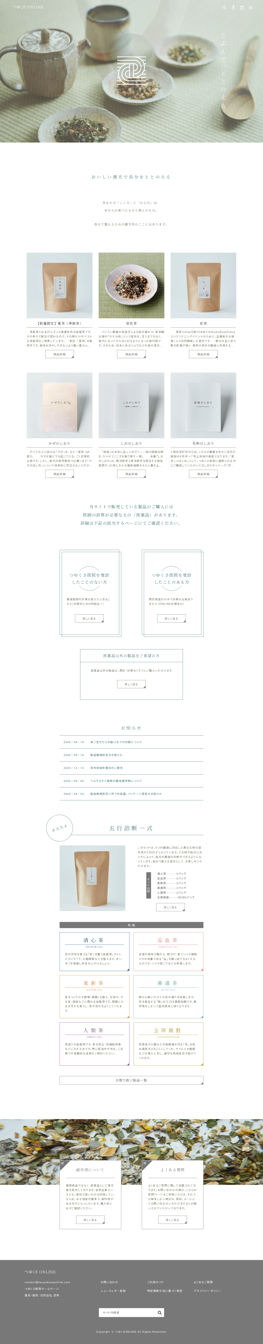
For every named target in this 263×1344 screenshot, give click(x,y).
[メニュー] (251, 7)
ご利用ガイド (155, 1282)
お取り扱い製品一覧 (131, 1080)
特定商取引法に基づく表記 (164, 1291)
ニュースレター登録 (113, 1291)
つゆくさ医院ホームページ (42, 1289)
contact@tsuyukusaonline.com (47, 1282)
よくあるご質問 (203, 1282)
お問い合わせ (109, 1282)
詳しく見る (131, 684)
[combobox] (131, 1312)
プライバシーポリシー (208, 1291)
